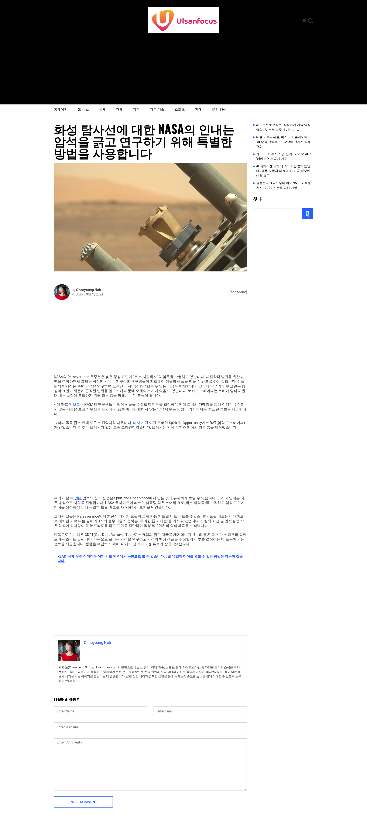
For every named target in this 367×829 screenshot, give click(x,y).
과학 (136, 109)
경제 (119, 109)
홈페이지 (61, 109)
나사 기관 (140, 423)
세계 (102, 109)
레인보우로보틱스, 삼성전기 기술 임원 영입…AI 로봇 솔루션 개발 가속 (283, 127)
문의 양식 (219, 109)
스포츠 (180, 109)
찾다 (257, 199)
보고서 (78, 404)
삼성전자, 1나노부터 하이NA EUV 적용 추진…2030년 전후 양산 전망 (283, 185)
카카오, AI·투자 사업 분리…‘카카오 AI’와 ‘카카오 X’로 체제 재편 (284, 156)
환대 (198, 109)
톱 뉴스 (83, 109)
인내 (78, 498)
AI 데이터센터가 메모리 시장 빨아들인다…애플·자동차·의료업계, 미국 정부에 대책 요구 (283, 171)
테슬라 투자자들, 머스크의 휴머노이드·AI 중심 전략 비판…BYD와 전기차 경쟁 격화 (283, 141)
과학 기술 (157, 109)
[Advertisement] (183, 65)
